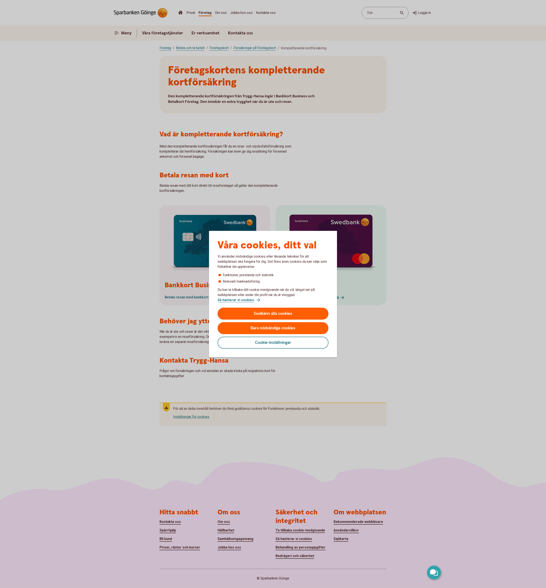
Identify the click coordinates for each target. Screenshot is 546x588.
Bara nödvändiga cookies (273, 328)
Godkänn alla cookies (273, 313)
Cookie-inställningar (273, 342)
